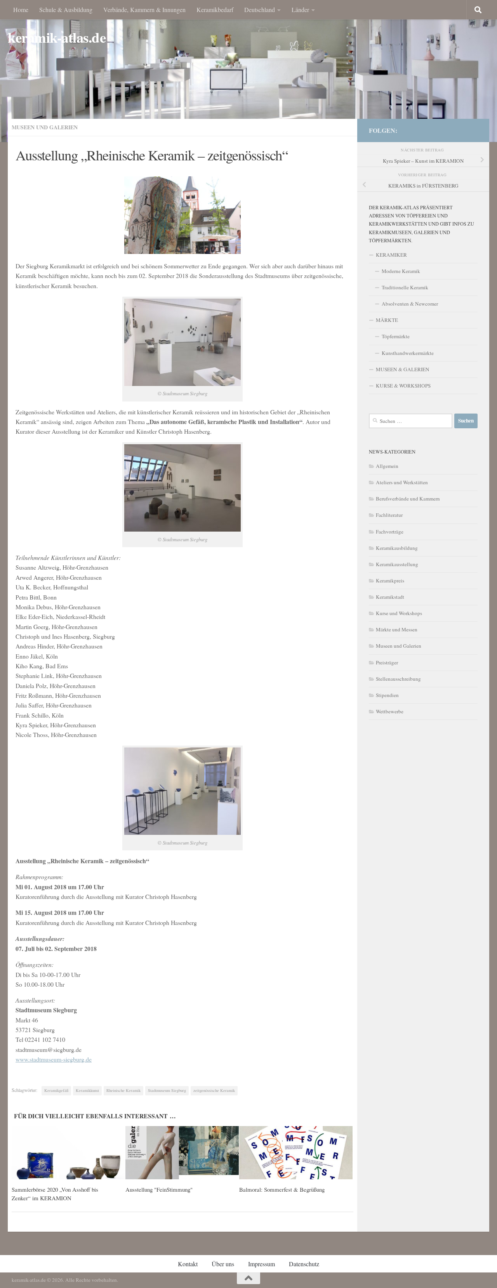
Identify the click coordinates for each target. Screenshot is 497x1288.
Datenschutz (304, 1264)
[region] (248, 71)
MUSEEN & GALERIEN (402, 369)
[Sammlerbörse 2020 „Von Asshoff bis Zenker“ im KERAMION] (68, 1153)
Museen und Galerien (45, 127)
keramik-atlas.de (57, 37)
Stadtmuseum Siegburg (167, 1090)
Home (20, 9)
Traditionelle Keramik (405, 287)
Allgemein (387, 465)
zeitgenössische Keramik (214, 1090)
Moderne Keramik (401, 271)
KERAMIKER (391, 254)
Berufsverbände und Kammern (408, 498)
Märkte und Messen (396, 629)
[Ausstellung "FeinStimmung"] (182, 1153)
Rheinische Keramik (123, 1090)
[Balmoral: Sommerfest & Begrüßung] (296, 1153)
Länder (300, 9)
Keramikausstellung (397, 564)
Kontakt (188, 1264)
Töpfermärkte (396, 336)
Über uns (223, 1264)
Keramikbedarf (214, 9)
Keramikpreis (390, 580)
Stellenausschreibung (398, 678)
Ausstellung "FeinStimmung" (159, 1189)
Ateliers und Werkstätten (402, 482)
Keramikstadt (390, 596)
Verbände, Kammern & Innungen (144, 9)
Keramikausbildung (397, 547)
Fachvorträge (389, 531)
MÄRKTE (387, 319)
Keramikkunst (87, 1090)
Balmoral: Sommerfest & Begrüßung (282, 1189)
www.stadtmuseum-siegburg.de (54, 1059)
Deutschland (259, 9)
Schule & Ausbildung (65, 9)
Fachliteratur (389, 514)
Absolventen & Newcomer (410, 303)
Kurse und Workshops (399, 613)
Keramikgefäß (56, 1090)
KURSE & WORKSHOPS (403, 385)
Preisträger (387, 662)
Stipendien (387, 695)
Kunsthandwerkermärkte (408, 352)
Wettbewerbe (389, 711)
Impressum (261, 1264)
